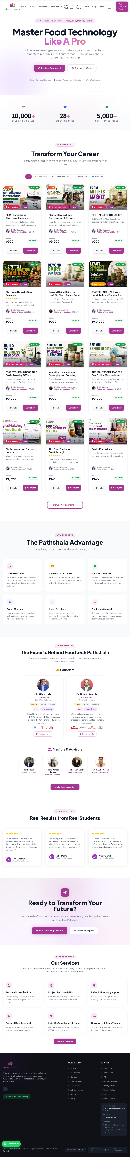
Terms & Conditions (111, 1081)
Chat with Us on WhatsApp (18, 1097)
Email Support (109, 1098)
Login (110, 8)
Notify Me (31, 488)
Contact (102, 6)
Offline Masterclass (62, 176)
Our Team (78, 6)
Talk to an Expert (85, 930)
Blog (94, 6)
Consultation (56, 6)
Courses (33, 6)
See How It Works (83, 68)
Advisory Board (76, 1090)
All (28, 176)
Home (23, 6)
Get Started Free (122, 6)
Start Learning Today (50, 930)
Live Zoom (98, 176)
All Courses (75, 1072)
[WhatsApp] (5, 1089)
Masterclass (42, 176)
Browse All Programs (63, 504)
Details (13, 250)
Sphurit (6, 1151)
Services (43, 6)
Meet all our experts (64, 787)
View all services (65, 1041)
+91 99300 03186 (112, 1118)
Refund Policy (109, 1090)
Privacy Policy (109, 1085)
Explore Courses (49, 68)
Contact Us (108, 1068)
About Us (74, 1094)
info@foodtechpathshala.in (115, 1110)
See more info (44, 734)
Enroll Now (30, 250)
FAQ (105, 1077)
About (86, 6)
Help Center (108, 1072)
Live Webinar (82, 176)
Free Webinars (68, 6)
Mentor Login (109, 1094)
